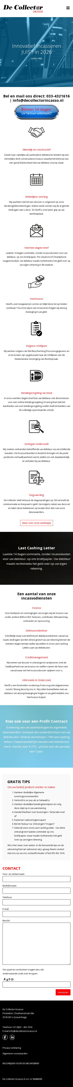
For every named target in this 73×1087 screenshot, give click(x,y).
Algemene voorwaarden (15, 1053)
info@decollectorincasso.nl (38, 100)
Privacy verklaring (12, 1047)
